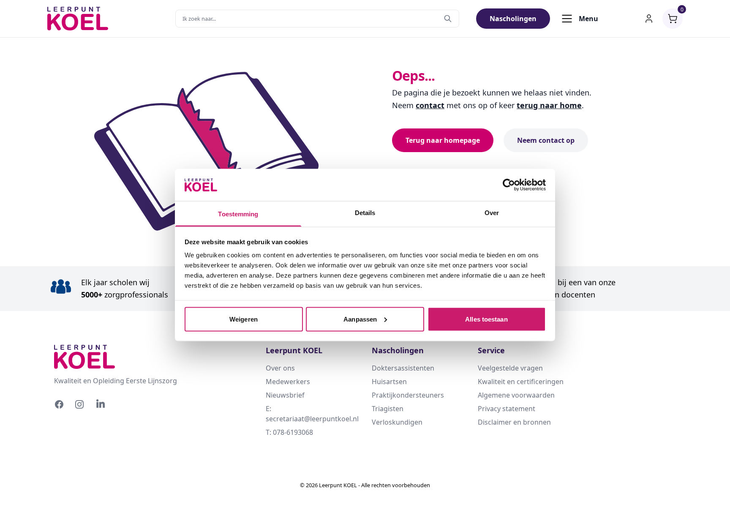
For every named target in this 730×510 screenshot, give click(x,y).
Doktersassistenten (403, 368)
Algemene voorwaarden (516, 395)
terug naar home (549, 105)
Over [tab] (492, 212)
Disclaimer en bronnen (514, 422)
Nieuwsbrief (285, 395)
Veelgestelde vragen (510, 368)
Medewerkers (288, 381)
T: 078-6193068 (289, 432)
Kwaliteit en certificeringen (521, 381)
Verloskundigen (397, 422)
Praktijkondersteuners (408, 395)
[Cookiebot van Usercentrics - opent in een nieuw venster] (509, 184)
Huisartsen (389, 381)
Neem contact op (546, 140)
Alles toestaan (486, 318)
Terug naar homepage (443, 140)
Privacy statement (506, 408)
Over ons (280, 368)
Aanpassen (360, 318)
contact (430, 105)
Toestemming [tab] (238, 214)
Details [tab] (365, 212)
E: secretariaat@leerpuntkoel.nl (312, 413)
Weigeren (243, 318)
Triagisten (387, 408)
